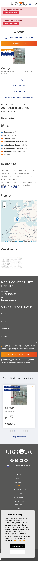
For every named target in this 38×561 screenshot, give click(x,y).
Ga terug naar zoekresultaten (19, 97)
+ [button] (4, 203)
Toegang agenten (22, 465)
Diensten (18, 493)
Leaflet (6, 241)
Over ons (18, 482)
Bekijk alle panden (19, 437)
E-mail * (5, 321)
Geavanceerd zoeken (11, 13)
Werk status (19, 501)
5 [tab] (19, 431)
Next (36, 56)
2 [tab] (12, 431)
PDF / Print (18, 86)
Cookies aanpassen (17, 552)
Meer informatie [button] (18, 497)
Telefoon (5, 328)
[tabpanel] (19, 406)
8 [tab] (25, 431)
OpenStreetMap (19, 241)
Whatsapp (17, 91)
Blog (19, 509)
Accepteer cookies (17, 546)
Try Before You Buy (19, 490)
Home (18, 478)
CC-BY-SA (33, 241)
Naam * (4, 313)
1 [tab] (10, 431)
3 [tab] (14, 431)
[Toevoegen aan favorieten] (32, 387)
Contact (18, 505)
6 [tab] (21, 431)
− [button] (4, 206)
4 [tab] (16, 431)
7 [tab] (23, 431)
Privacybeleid (4, 348)
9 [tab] (27, 431)
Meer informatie (9, 187)
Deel (17, 80)
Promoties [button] (18, 486)
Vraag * (5, 336)
